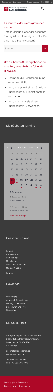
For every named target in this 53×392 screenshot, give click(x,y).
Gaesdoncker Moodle (16, 264)
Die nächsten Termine (20, 125)
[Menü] (47, 9)
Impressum (17, 2)
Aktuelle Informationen (17, 300)
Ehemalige (11, 310)
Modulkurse (11, 261)
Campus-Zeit (12, 258)
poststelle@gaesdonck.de (18, 351)
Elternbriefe (11, 297)
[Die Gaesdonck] (22, 9)
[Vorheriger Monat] (11, 148)
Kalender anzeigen (18, 215)
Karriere (10, 273)
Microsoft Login (13, 268)
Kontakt (9, 251)
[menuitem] (6, 2)
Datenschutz (6, 2)
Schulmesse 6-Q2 (18, 200)
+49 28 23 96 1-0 (45, 2)
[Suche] (41, 9)
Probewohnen (12, 254)
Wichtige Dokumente (15, 303)
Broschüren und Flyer (16, 307)
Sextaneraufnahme (19, 210)
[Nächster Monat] (41, 148)
